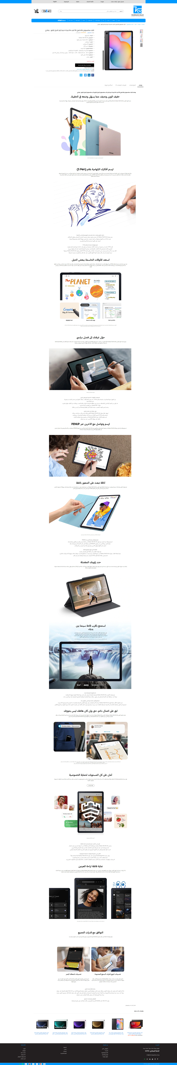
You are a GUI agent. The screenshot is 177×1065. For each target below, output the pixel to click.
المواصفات (132, 85)
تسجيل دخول (121, 1)
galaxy (76, 71)
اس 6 (47, 71)
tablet (73, 71)
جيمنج (84, 20)
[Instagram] (155, 1059)
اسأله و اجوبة (108, 85)
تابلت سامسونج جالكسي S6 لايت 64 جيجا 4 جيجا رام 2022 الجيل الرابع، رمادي (116, 1033)
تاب (78, 71)
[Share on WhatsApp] (81, 75)
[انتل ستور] (61, 20)
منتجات (139, 24)
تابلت (135, 24)
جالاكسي (70, 71)
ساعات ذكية (71, 20)
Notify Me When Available (84, 65)
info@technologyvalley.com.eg (153, 1055)
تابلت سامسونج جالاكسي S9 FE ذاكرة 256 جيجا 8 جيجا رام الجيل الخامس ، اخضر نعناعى (60, 1033)
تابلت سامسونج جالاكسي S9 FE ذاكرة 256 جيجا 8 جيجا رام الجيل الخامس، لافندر (78, 1033)
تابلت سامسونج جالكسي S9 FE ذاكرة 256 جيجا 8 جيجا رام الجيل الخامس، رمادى (41, 1033)
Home (143, 24)
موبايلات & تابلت (82, 69)
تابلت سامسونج (130, 24)
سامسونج (89, 32)
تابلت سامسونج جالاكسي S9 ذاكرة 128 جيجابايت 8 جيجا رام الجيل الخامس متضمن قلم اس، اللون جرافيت (134, 1033)
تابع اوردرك (66, 1)
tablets (58, 71)
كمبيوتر (114, 20)
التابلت (67, 71)
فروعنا (102, 1)
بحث (61, 11)
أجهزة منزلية (78, 20)
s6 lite (61, 71)
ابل (103, 20)
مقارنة (77, 1)
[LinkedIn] (149, 1059)
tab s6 (64, 71)
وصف (140, 85)
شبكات (108, 20)
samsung (84, 71)
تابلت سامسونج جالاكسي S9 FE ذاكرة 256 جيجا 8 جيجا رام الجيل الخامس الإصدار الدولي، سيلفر (97, 1033)
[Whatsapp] (144, 1059)
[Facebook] (157, 1059)
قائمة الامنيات (90, 1)
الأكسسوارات (90, 20)
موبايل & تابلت (97, 20)
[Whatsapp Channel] (147, 1059)
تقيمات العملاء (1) (120, 85)
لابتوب (119, 20)
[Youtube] (152, 1059)
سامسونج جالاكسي (52, 71)
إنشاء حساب (114, 1)
